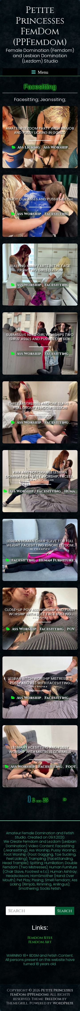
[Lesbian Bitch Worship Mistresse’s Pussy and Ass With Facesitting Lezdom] (40, 659)
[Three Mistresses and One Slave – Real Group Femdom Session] (40, 384)
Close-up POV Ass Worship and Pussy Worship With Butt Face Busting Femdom (40, 612)
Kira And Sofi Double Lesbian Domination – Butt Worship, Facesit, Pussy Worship (40, 475)
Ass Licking (28, 147)
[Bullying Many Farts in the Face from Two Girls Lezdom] (40, 247)
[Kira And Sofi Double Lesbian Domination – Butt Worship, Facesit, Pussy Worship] (40, 453)
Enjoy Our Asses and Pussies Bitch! (40, 199)
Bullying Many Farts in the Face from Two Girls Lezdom (40, 268)
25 (45, 800)
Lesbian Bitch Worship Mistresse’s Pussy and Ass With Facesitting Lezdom (40, 681)
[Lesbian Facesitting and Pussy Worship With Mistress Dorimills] (40, 728)
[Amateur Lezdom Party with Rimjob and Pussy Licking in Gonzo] (40, 109)
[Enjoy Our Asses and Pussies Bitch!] (40, 178)
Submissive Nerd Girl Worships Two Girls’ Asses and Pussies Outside (40, 336)
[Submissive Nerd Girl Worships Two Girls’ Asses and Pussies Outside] (40, 315)
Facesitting (56, 213)
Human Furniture (56, 560)
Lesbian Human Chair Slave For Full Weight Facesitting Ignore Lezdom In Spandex (39, 544)
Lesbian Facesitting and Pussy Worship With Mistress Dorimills (40, 749)
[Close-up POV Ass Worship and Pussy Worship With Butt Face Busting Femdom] (40, 591)
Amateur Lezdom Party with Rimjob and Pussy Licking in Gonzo (40, 130)
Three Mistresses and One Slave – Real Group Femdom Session (40, 405)
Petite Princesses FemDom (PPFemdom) (40, 26)
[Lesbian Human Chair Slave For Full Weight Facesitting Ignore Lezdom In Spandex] (40, 522)
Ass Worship (55, 147)
